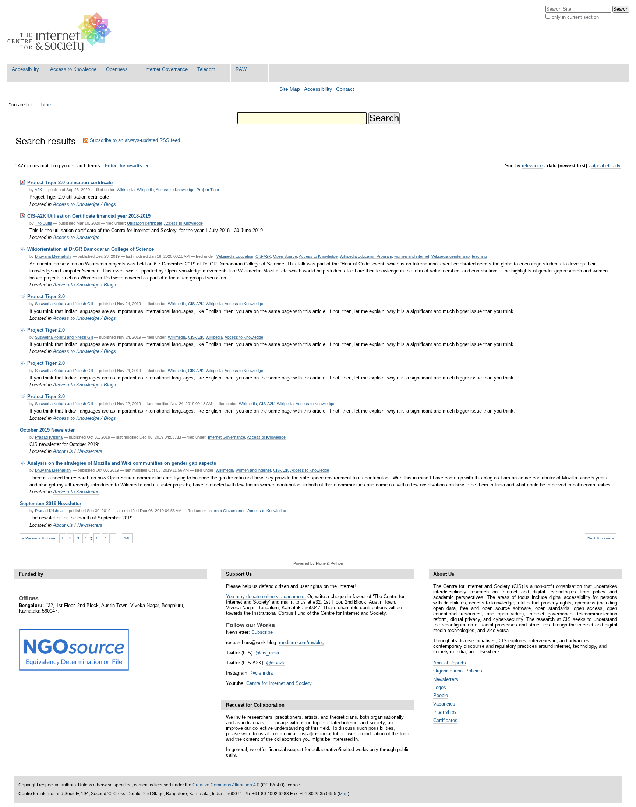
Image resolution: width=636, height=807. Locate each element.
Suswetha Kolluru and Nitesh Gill (64, 303)
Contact (345, 89)
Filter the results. (125, 165)
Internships (445, 712)
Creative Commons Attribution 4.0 (225, 785)
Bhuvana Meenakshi (53, 256)
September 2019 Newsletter (50, 503)
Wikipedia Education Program (366, 256)
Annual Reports (449, 662)
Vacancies (444, 704)
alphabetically (606, 165)
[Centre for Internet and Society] (61, 32)
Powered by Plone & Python (318, 563)
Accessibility (25, 69)
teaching (479, 256)
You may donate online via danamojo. (266, 596)
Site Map (289, 89)
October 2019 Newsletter (47, 430)
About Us (63, 451)
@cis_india (267, 653)
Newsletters (89, 451)
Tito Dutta (43, 223)
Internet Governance (166, 69)
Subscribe (262, 632)
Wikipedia (145, 190)
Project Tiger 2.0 (46, 296)
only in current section (575, 17)
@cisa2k (275, 662)
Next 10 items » (600, 538)
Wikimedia (126, 190)
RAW (241, 69)
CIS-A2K (263, 256)
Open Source (285, 256)
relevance (532, 165)
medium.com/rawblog (301, 642)
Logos (439, 687)
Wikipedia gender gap (450, 256)
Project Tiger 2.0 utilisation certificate (70, 182)
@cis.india (261, 673)
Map (343, 793)
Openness (117, 69)
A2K (38, 190)
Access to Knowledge (73, 69)
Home (44, 104)
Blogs (110, 204)
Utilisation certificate (144, 223)
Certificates (445, 720)
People (440, 695)
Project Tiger (208, 190)
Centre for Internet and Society (279, 683)
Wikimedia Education (234, 256)
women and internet (411, 256)
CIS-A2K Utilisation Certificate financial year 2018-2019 (89, 216)
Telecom (206, 69)
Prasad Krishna (49, 437)
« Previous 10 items (39, 538)
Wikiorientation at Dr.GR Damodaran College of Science (90, 249)
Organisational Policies (457, 671)
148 (127, 538)
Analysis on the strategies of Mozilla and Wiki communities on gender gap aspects (121, 463)
